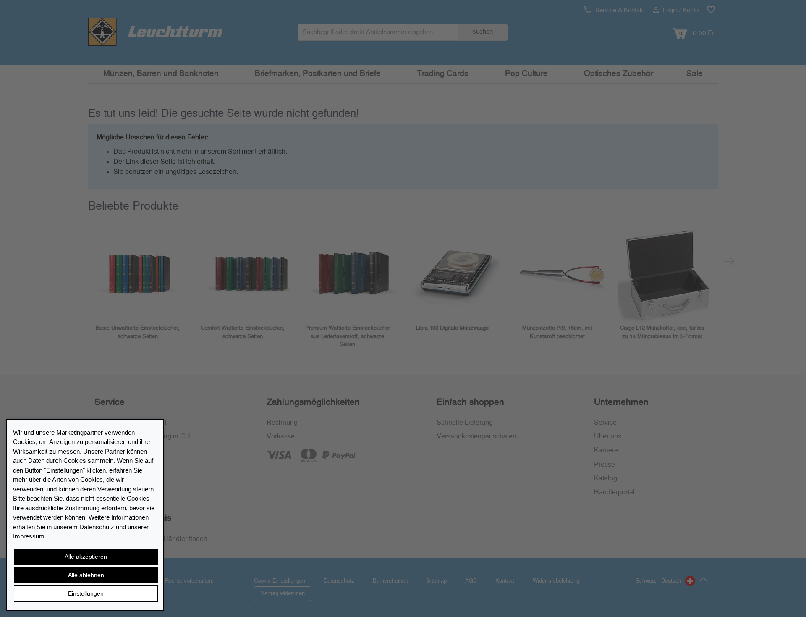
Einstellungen (86, 593)
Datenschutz (96, 526)
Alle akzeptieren (86, 556)
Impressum (28, 536)
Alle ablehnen (86, 575)
